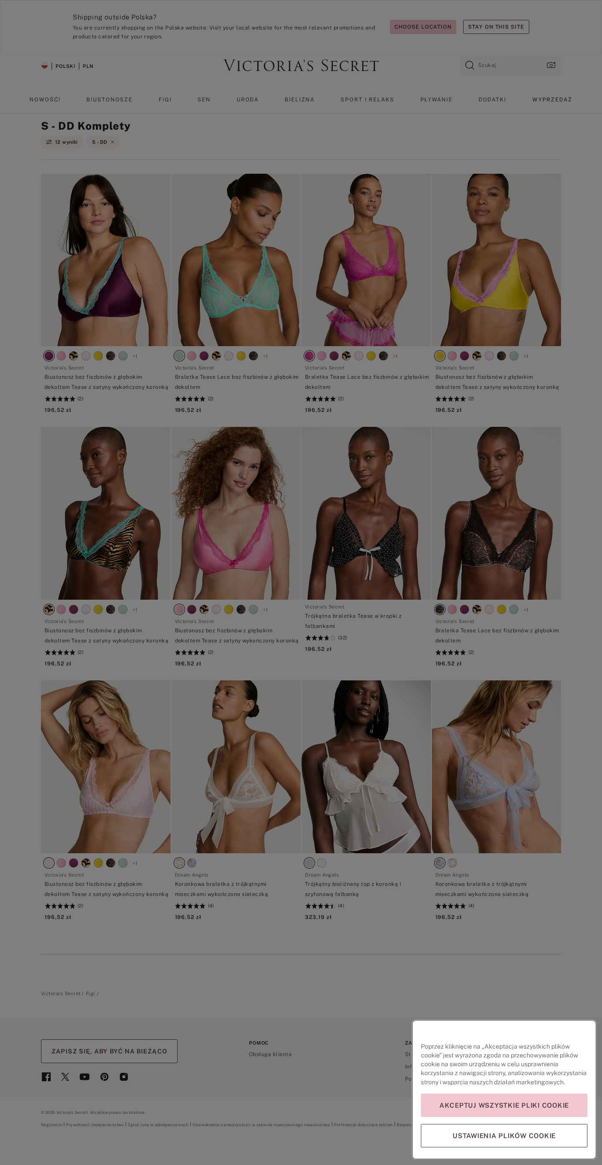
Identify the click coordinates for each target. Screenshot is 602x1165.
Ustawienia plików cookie (504, 1135)
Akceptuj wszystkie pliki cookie (504, 1105)
